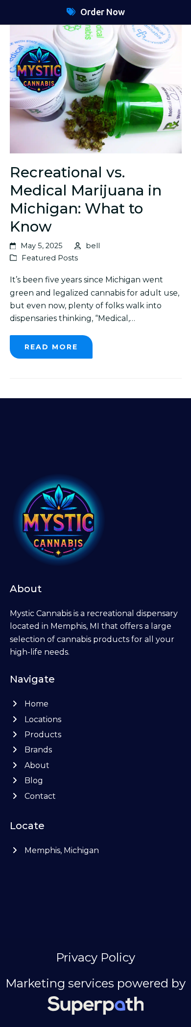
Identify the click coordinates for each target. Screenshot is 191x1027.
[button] (175, 68)
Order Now (102, 12)
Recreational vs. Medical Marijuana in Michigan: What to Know (86, 199)
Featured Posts (50, 258)
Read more (51, 346)
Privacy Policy (95, 957)
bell (93, 245)
